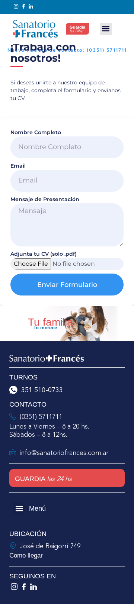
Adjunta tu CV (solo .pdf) (43, 254)
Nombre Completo (35, 132)
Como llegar (26, 555)
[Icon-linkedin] (33, 586)
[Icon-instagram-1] (14, 586)
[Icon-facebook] (23, 586)
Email (18, 165)
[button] (106, 29)
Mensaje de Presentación (44, 199)
